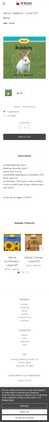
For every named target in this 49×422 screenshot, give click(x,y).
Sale (24, 344)
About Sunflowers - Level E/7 (12, 261)
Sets (24, 338)
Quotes (24, 304)
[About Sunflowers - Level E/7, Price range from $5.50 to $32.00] (12, 242)
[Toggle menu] (3, 3)
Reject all (24, 411)
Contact (24, 314)
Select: (24, 106)
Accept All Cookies (24, 417)
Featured (24, 341)
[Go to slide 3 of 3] (27, 272)
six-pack (11, 115)
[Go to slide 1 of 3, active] (19, 272)
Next (42, 249)
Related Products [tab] (24, 223)
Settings (24, 405)
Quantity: (24, 122)
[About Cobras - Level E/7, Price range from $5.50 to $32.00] (33, 242)
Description (24, 155)
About (24, 310)
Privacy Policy (24, 317)
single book (13, 111)
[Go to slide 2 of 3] (23, 272)
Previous (3, 249)
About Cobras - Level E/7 (33, 259)
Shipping (24, 307)
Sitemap (24, 320)
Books (25, 335)
